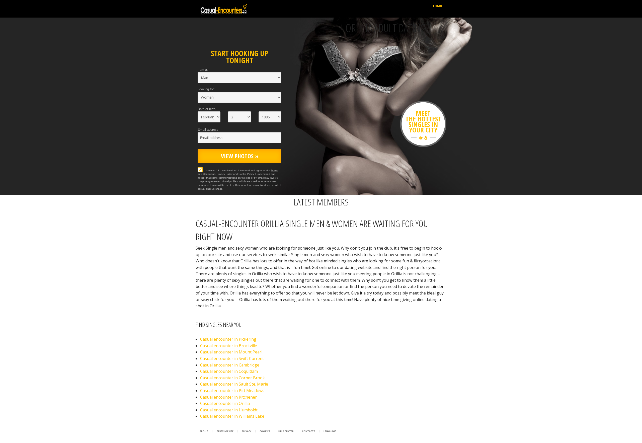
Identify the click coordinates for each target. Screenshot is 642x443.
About (204, 431)
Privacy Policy (224, 174)
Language (330, 431)
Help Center (286, 431)
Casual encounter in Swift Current (232, 358)
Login (437, 6)
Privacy (246, 431)
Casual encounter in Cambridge (229, 365)
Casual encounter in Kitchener (228, 397)
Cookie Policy (246, 174)
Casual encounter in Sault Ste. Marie (234, 384)
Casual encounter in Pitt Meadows (232, 390)
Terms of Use (224, 431)
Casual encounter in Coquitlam (229, 371)
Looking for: (206, 89)
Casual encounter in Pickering (228, 339)
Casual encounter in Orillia (225, 403)
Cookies (265, 431)
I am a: (203, 69)
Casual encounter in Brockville (228, 345)
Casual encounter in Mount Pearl (231, 352)
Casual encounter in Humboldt (229, 410)
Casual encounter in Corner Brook (232, 378)
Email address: (208, 129)
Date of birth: (207, 109)
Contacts (308, 431)
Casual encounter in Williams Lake (232, 416)
